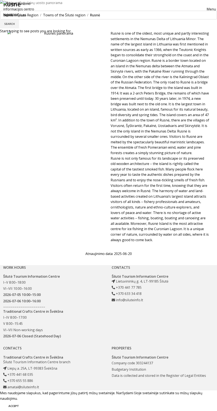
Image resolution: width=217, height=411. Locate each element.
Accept (13, 406)
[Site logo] (22, 9)
